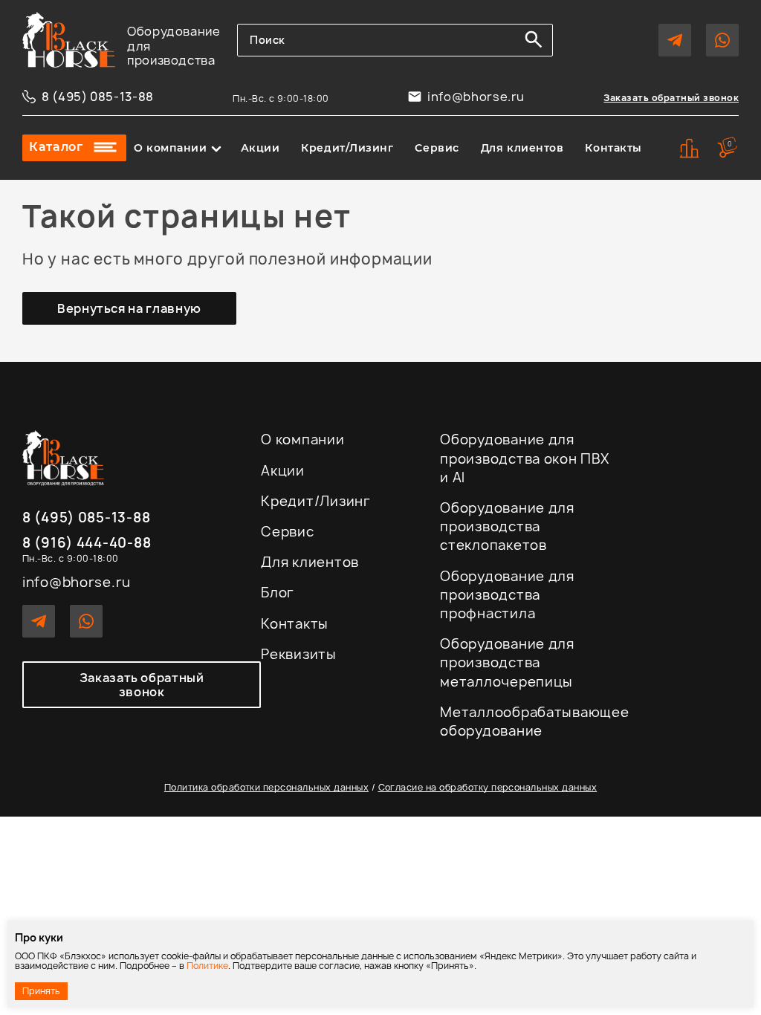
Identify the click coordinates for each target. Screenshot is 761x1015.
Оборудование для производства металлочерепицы (507, 662)
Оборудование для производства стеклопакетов (507, 526)
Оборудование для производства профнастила (507, 595)
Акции (260, 148)
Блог (277, 592)
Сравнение (689, 148)
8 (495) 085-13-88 (98, 96)
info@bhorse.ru (476, 96)
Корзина (730, 144)
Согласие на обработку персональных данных (488, 787)
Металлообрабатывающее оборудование (534, 721)
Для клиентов (522, 148)
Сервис (437, 148)
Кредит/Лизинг (347, 148)
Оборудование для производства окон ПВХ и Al (524, 458)
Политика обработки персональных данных (266, 787)
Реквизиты (298, 654)
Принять (41, 991)
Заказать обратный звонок (671, 97)
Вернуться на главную (129, 308)
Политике (207, 965)
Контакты (613, 148)
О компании (170, 148)
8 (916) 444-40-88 (86, 543)
